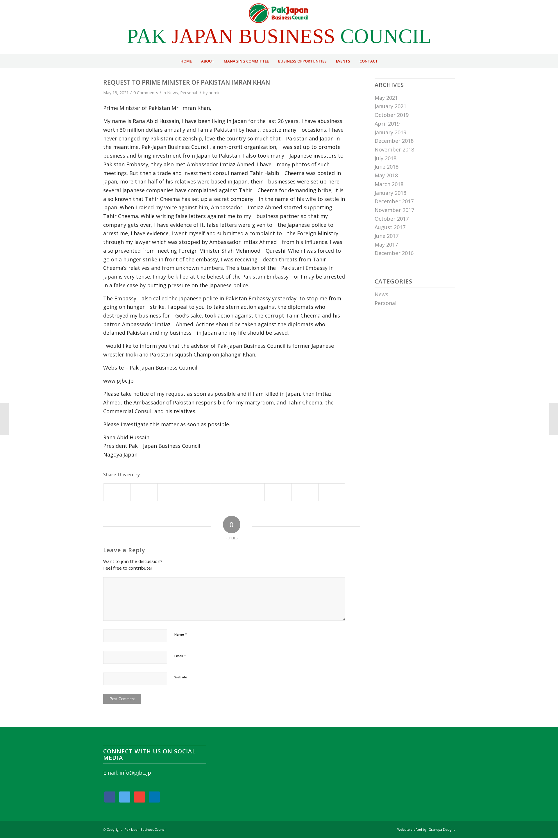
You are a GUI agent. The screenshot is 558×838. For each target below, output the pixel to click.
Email (180, 655)
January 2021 (390, 106)
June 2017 (386, 235)
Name (180, 634)
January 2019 (390, 132)
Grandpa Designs (441, 829)
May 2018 (386, 175)
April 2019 (387, 123)
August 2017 (390, 227)
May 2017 (386, 244)
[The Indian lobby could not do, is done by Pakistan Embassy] (4, 419)
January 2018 (390, 192)
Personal (188, 92)
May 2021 (386, 97)
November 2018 (394, 149)
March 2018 (389, 184)
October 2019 (392, 114)
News (172, 92)
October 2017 (392, 218)
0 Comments (145, 92)
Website (180, 677)
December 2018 (394, 140)
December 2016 (394, 252)
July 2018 (385, 158)
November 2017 (394, 209)
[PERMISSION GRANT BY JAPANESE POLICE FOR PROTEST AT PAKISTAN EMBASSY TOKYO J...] (553, 419)
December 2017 (394, 201)
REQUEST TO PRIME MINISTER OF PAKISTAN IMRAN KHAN (186, 82)
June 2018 (386, 166)
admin (215, 92)
